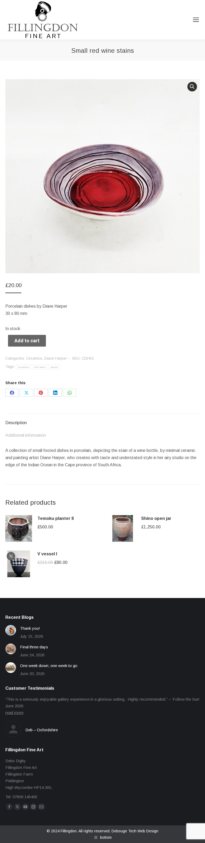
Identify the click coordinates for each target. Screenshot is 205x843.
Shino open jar (156, 518)
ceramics (23, 367)
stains (54, 367)
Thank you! (30, 628)
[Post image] (10, 630)
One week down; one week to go (48, 665)
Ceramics (34, 358)
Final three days (34, 647)
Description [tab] (16, 422)
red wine (39, 367)
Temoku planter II (55, 518)
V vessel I (47, 554)
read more (14, 712)
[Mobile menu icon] (196, 19)
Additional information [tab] (25, 435)
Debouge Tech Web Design (135, 831)
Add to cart (27, 340)
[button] (192, 86)
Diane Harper (55, 358)
